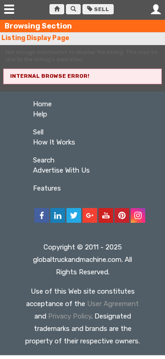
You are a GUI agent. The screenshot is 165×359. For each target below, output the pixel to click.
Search (44, 160)
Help (40, 114)
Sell (101, 9)
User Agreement (113, 304)
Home (42, 104)
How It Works (54, 142)
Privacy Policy (69, 316)
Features (47, 188)
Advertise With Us (61, 170)
